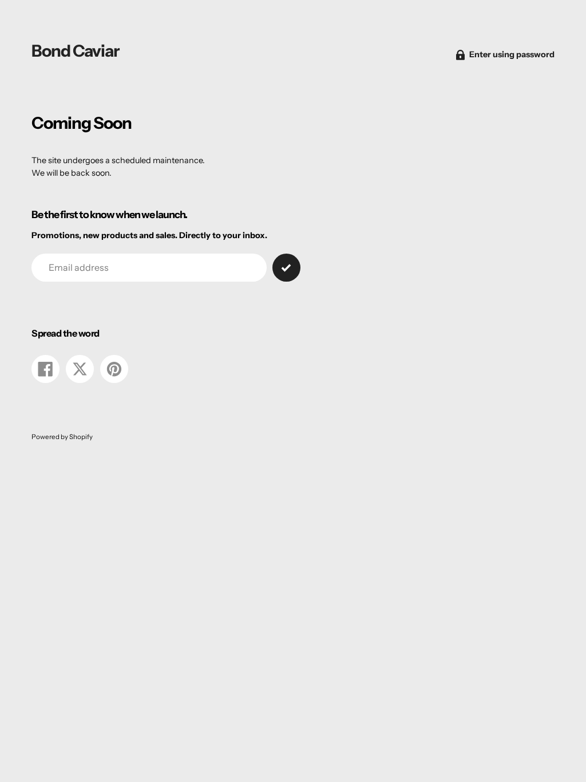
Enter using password (512, 54)
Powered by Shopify (62, 437)
